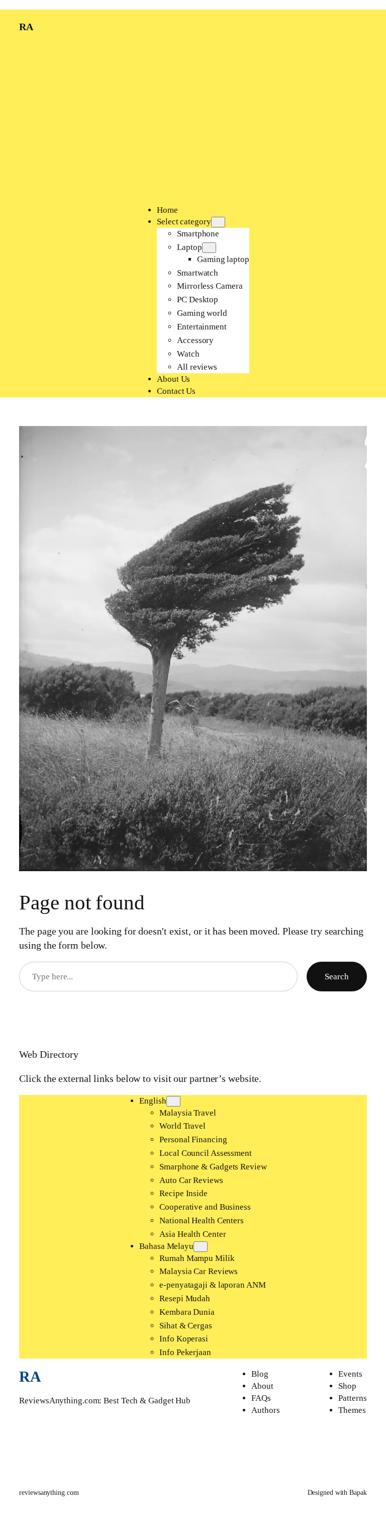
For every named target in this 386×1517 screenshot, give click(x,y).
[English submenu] (173, 1101)
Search (336, 976)
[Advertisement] (193, 123)
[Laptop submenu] (209, 247)
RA (26, 26)
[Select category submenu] (218, 222)
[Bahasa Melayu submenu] (201, 1246)
